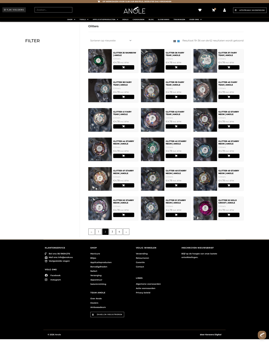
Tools (83, 19)
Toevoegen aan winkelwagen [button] (123, 67)
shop (70, 19)
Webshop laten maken (187, 334)
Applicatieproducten (104, 19)
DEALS (125, 19)
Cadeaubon (138, 19)
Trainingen (179, 19)
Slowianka (163, 19)
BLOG (151, 19)
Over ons (194, 19)
